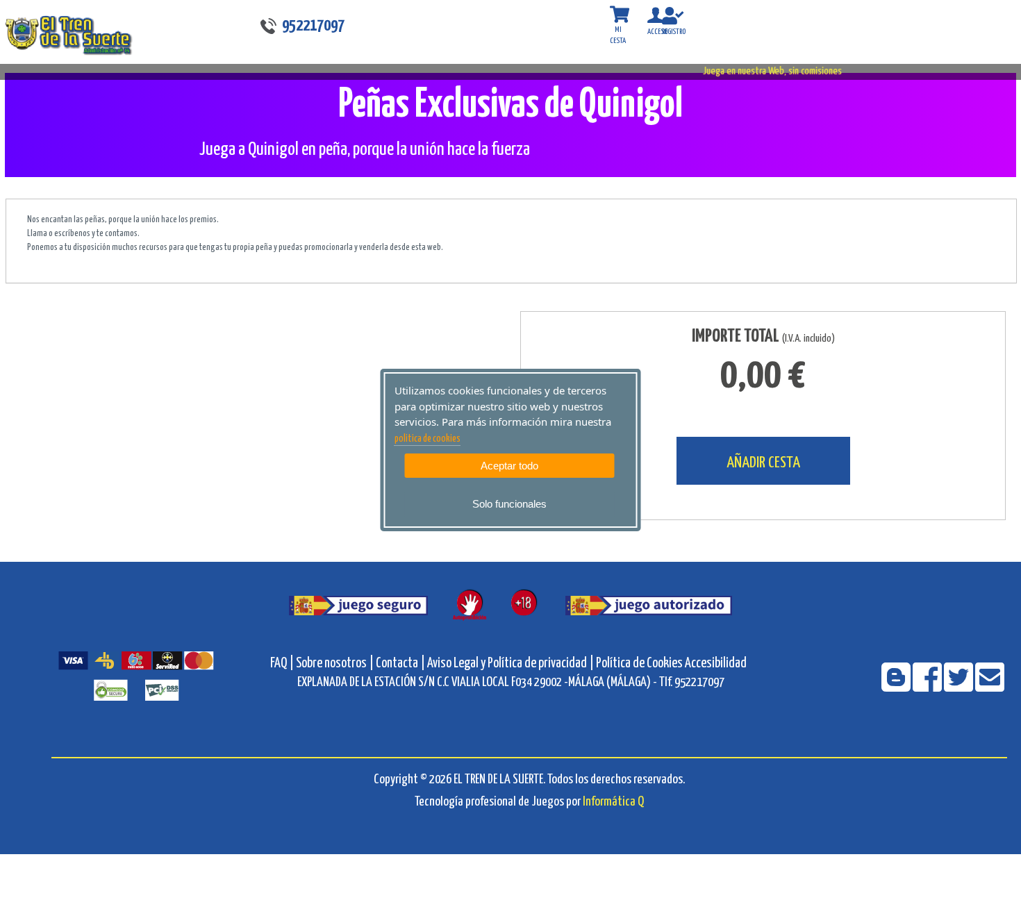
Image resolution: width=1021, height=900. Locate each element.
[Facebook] (928, 686)
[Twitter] (959, 686)
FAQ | (283, 663)
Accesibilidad (716, 663)
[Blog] (897, 686)
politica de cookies (427, 439)
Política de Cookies (639, 663)
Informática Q (613, 801)
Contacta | (400, 663)
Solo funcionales (509, 504)
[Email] (989, 686)
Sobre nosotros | (335, 663)
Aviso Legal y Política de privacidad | (511, 663)
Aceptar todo (509, 466)
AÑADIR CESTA (763, 463)
